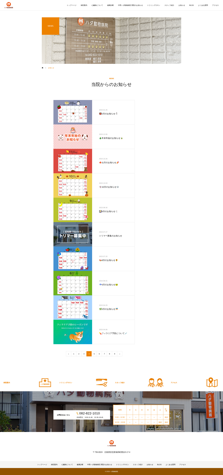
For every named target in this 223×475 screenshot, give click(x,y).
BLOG (191, 5)
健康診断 (110, 5)
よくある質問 (203, 5)
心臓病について (97, 5)
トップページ (71, 5)
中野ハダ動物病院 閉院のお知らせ (130, 5)
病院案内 (84, 5)
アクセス (215, 5)
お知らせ (182, 5)
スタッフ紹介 (169, 5)
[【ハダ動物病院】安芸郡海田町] (8, 5)
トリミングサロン (153, 5)
